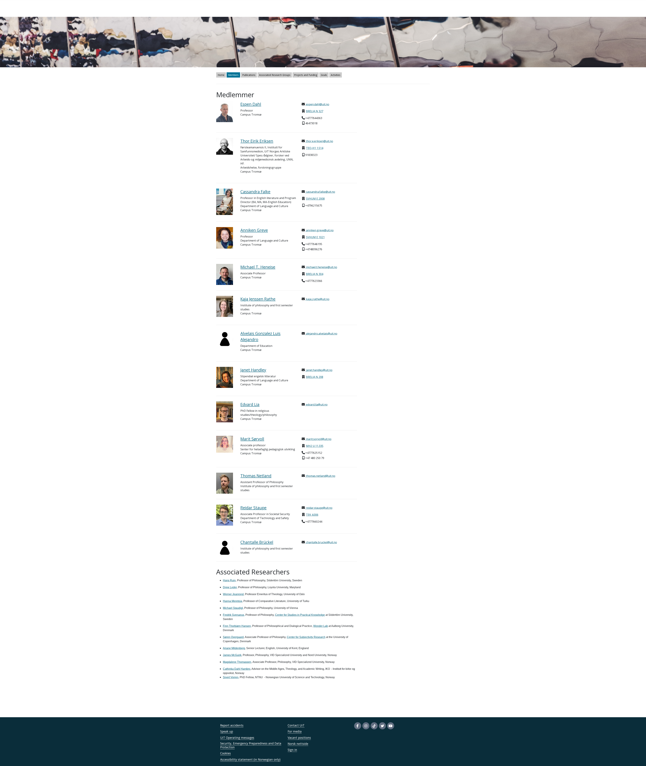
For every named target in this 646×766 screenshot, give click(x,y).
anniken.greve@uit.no (319, 230)
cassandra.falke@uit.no (320, 192)
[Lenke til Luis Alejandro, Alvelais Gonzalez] (225, 338)
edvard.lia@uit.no (316, 404)
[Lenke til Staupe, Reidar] (225, 515)
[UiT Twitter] (382, 725)
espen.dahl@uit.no (317, 104)
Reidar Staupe (253, 507)
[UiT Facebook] (357, 725)
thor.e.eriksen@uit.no (319, 141)
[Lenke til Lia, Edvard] (225, 411)
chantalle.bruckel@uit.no (321, 542)
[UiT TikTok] (374, 725)
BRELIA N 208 (314, 377)
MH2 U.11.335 (314, 446)
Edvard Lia (249, 404)
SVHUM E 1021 (315, 237)
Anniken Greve (254, 230)
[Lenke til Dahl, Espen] (225, 111)
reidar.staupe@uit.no (318, 508)
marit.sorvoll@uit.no (318, 439)
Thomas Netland (255, 475)
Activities (335, 75)
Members (233, 75)
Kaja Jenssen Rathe (257, 299)
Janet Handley (253, 370)
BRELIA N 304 (314, 274)
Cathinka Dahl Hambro (236, 668)
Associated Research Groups (274, 75)
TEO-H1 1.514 (314, 148)
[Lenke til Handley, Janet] (225, 377)
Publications (248, 75)
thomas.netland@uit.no (320, 476)
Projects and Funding (305, 75)
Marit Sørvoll (252, 439)
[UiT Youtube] (390, 725)
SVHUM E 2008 (315, 198)
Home (221, 75)
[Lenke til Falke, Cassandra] (225, 202)
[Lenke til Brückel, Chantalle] (225, 547)
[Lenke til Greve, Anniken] (225, 238)
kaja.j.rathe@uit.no (317, 299)
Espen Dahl (250, 104)
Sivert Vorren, (231, 677)
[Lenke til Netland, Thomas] (225, 483)
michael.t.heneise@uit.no (321, 267)
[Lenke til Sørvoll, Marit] (225, 444)
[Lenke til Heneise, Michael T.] (225, 274)
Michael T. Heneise (257, 267)
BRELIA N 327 (314, 111)
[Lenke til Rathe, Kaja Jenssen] (225, 306)
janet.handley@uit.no (318, 370)
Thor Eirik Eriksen (256, 141)
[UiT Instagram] (365, 725)
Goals (324, 75)
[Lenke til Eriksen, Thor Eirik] (225, 146)
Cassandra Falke (255, 191)
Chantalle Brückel (256, 542)
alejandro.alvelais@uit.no (321, 333)
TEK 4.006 (312, 515)
